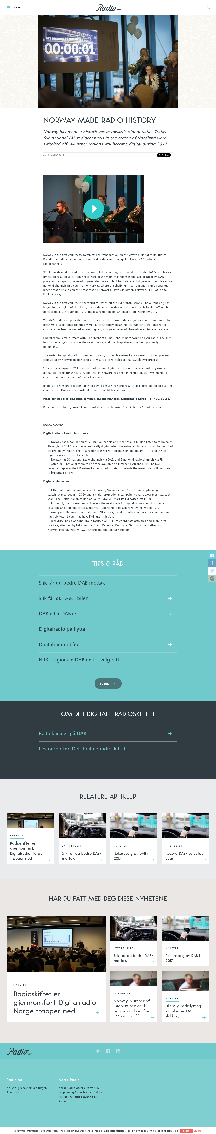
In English (174, 846)
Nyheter (17, 836)
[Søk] (208, 7)
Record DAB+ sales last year (185, 856)
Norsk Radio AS (69, 1088)
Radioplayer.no (83, 1097)
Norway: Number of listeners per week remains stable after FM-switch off (132, 1008)
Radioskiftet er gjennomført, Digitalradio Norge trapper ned (26, 851)
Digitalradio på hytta (62, 629)
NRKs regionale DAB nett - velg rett (79, 660)
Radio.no (108, 7)
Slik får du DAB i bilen (63, 598)
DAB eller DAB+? (57, 614)
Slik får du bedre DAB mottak (72, 583)
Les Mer (198, 1131)
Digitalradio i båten (60, 644)
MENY (18, 8)
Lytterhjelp (72, 846)
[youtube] (118, 1051)
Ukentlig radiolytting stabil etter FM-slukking (183, 1010)
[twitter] (97, 1051)
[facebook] (108, 1051)
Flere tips (108, 684)
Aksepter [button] (186, 1131)
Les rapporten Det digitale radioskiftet (82, 749)
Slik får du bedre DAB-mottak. (81, 856)
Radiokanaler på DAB (62, 733)
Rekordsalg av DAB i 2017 (131, 856)
